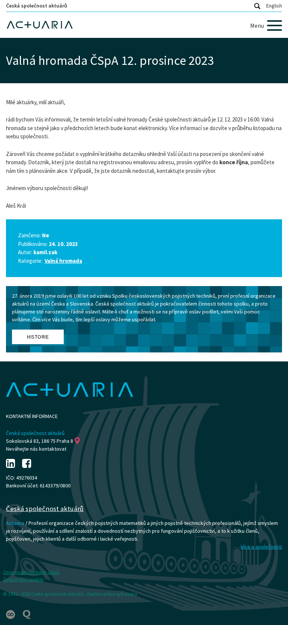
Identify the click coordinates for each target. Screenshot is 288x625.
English (274, 5)
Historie (38, 336)
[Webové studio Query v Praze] (26, 614)
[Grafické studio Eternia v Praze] (11, 614)
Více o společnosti (261, 546)
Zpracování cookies (23, 579)
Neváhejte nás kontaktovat (36, 448)
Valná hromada (63, 260)
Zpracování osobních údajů (31, 572)
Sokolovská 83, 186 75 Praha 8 (39, 441)
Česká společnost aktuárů (36, 5)
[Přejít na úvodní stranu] (144, 25)
